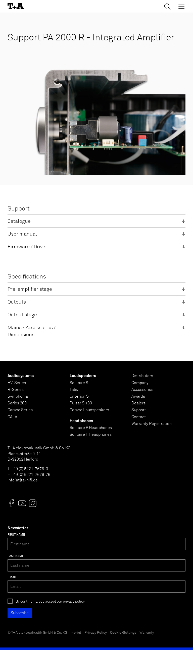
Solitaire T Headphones (91, 434)
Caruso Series (20, 410)
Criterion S (79, 396)
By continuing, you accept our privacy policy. (50, 601)
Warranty (146, 632)
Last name (16, 556)
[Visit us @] (12, 503)
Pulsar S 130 (81, 403)
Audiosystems (21, 376)
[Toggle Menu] (181, 6)
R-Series (16, 390)
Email (12, 577)
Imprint (75, 632)
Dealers (138, 403)
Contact (138, 417)
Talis (74, 390)
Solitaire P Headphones (91, 428)
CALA (12, 417)
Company (140, 383)
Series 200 (17, 403)
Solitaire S (79, 383)
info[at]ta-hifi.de (23, 480)
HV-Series (17, 383)
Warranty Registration (151, 424)
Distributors (142, 376)
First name (16, 534)
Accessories (142, 390)
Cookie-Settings (123, 632)
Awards (138, 396)
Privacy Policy (95, 632)
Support (138, 410)
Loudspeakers (83, 376)
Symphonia (18, 396)
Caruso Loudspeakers (89, 410)
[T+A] (16, 6)
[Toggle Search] (167, 7)
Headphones (81, 421)
